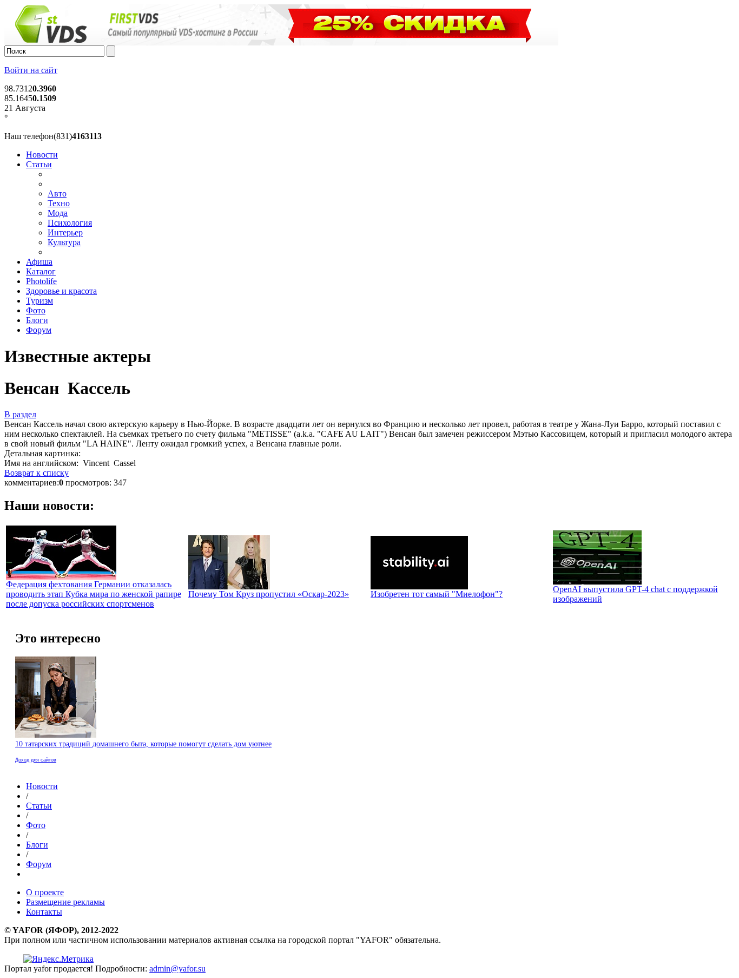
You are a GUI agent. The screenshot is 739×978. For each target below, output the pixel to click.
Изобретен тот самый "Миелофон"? (437, 594)
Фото (35, 310)
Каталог (41, 271)
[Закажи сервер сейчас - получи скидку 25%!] (281, 42)
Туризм (39, 300)
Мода (58, 213)
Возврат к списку (36, 472)
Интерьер (65, 232)
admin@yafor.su (177, 968)
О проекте (45, 892)
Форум (38, 329)
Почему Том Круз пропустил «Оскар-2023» (268, 594)
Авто (57, 193)
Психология (70, 222)
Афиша (39, 261)
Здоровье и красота (61, 291)
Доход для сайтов (35, 760)
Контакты (44, 911)
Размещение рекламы (65, 902)
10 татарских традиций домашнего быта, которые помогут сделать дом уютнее (143, 744)
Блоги (37, 320)
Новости (42, 154)
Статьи (39, 164)
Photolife (41, 281)
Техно (59, 203)
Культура (64, 242)
